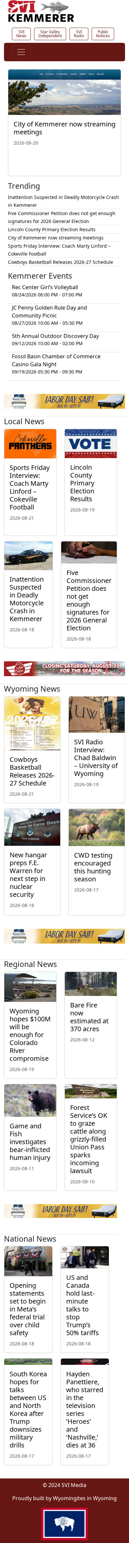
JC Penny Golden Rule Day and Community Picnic (49, 311)
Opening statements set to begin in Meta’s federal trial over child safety (28, 1309)
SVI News (21, 34)
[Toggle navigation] (21, 52)
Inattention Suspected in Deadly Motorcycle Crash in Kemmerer (27, 599)
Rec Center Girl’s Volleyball (45, 287)
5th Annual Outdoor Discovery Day (55, 336)
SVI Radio (79, 34)
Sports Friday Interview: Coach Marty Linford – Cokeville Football (30, 487)
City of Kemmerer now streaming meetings (64, 128)
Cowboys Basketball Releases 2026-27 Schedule (60, 262)
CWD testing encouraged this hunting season (93, 867)
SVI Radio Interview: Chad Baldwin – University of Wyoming (96, 757)
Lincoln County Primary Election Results (52, 229)
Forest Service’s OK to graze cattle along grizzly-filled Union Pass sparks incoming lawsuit (88, 1139)
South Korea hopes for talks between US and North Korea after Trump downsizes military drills (28, 1409)
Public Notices (103, 34)
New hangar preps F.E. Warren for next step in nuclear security (28, 874)
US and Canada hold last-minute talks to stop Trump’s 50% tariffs (82, 1305)
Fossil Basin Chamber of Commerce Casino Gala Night (56, 360)
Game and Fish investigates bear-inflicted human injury (30, 1141)
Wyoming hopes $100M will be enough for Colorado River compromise (30, 1034)
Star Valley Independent (50, 34)
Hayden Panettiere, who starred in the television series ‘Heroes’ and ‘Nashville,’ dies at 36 (84, 1409)
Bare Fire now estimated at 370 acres (89, 1017)
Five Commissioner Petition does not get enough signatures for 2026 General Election (88, 600)
